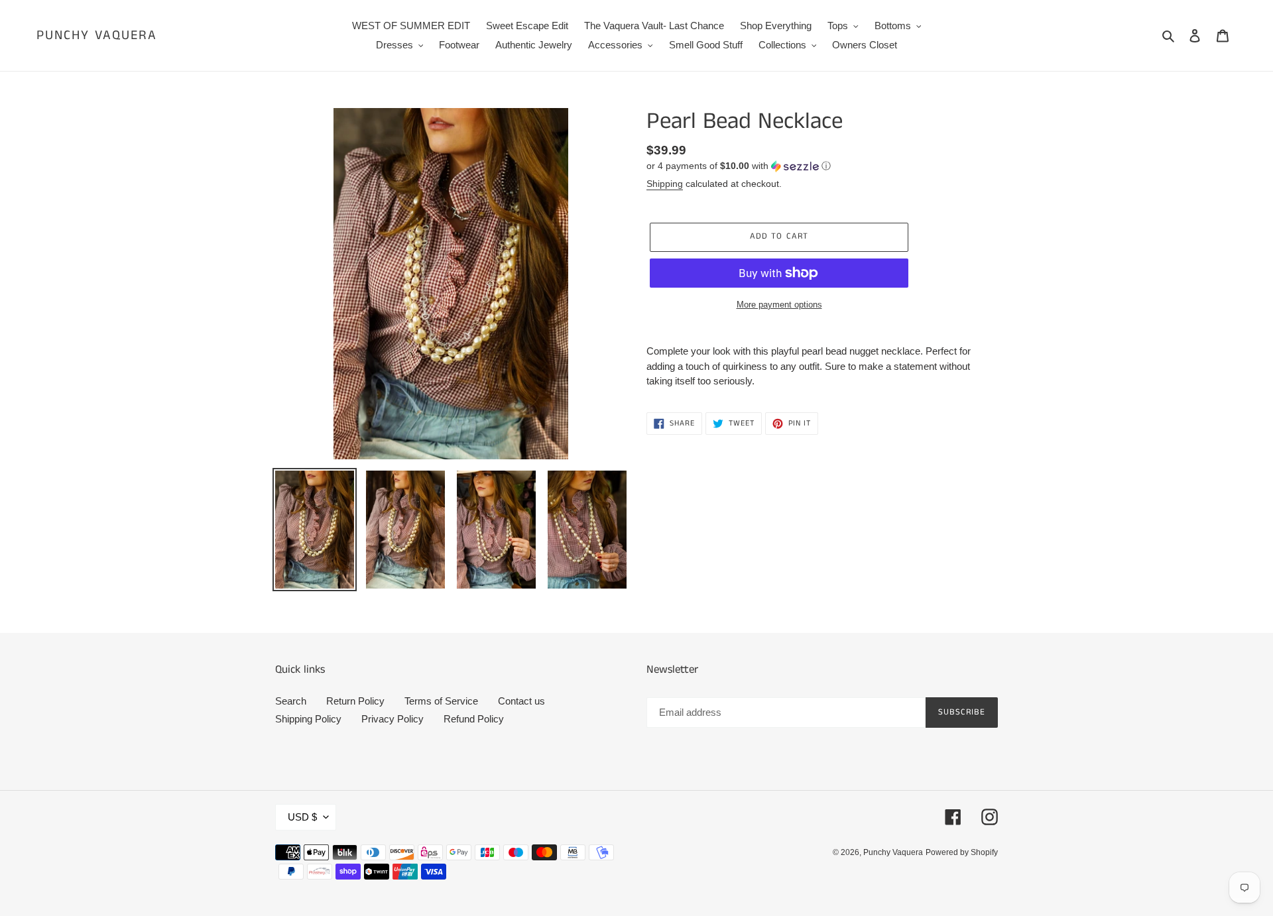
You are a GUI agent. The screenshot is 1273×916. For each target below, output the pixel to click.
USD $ (302, 817)
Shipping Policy (308, 718)
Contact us (521, 701)
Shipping (664, 183)
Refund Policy (474, 718)
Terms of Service (441, 701)
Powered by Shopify (962, 852)
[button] (738, 166)
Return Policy (355, 701)
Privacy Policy (392, 718)
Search (290, 701)
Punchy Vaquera (96, 36)
